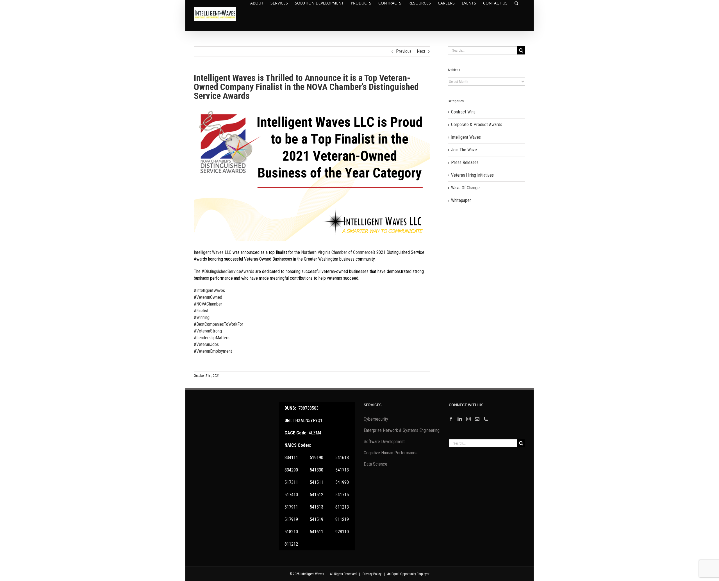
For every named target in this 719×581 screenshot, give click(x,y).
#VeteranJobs (206, 344)
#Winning (202, 317)
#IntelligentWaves (209, 290)
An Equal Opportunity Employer (408, 574)
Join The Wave (464, 149)
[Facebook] (451, 419)
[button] (516, 3)
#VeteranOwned (208, 297)
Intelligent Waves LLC (212, 252)
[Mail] (477, 419)
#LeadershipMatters (211, 337)
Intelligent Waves (466, 137)
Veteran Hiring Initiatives (472, 175)
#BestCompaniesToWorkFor (218, 324)
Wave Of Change (465, 187)
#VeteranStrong (208, 331)
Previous (403, 51)
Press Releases (465, 162)
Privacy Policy (372, 574)
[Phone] (486, 419)
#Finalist (201, 310)
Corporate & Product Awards (476, 124)
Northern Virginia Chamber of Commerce (337, 252)
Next (421, 51)
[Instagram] (468, 419)
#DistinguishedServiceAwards (228, 271)
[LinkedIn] (460, 419)
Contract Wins (463, 112)
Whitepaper (461, 200)
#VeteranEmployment (213, 351)
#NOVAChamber (208, 304)
